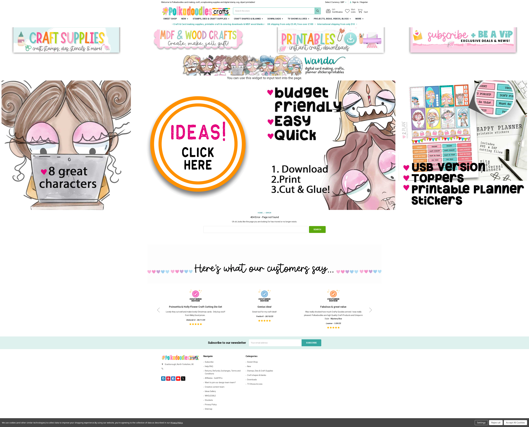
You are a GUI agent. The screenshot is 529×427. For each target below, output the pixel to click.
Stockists (209, 400)
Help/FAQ (209, 366)
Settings (481, 422)
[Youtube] (178, 378)
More (358, 19)
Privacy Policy (211, 404)
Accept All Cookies (515, 422)
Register (364, 2)
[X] (183, 378)
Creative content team (214, 387)
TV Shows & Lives (297, 19)
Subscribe (209, 362)
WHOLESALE (210, 396)
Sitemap (208, 409)
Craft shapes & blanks (247, 19)
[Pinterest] (168, 378)
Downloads (274, 19)
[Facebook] (173, 378)
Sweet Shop (170, 19)
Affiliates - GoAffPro (213, 378)
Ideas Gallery (210, 391)
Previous (158, 310)
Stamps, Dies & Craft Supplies (210, 19)
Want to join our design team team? (220, 382)
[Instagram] (163, 378)
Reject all (495, 422)
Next (370, 310)
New (183, 19)
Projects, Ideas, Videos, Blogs (331, 19)
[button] (66, 41)
